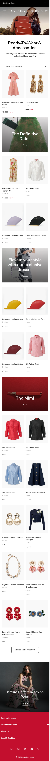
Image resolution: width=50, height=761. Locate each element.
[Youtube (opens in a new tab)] (32, 749)
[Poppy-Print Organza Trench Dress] (13, 170)
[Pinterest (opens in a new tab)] (25, 749)
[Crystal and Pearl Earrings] (13, 519)
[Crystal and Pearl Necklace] (13, 566)
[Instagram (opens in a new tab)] (18, 749)
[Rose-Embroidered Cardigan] (37, 519)
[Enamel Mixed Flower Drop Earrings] (37, 566)
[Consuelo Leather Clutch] (13, 217)
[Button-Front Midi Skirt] (37, 474)
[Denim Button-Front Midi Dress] (13, 84)
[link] (25, 145)
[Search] (40, 10)
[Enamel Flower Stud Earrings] (37, 613)
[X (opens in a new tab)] (38, 749)
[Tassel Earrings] (37, 84)
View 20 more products (25, 650)
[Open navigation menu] (4, 10)
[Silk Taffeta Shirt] (37, 170)
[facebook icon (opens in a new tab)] (12, 749)
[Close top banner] (43, 3)
